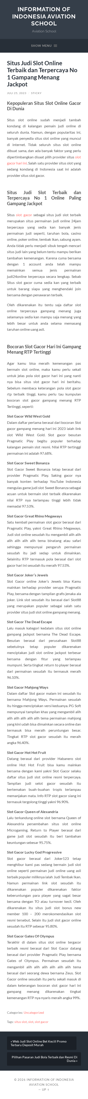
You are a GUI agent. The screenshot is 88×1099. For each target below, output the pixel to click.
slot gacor (24, 215)
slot (30, 1022)
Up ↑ (46, 1089)
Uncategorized (34, 1012)
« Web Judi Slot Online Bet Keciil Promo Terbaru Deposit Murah (39, 1043)
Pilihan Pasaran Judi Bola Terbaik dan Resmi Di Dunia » (44, 1059)
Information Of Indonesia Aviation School (44, 16)
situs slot (20, 1022)
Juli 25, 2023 (16, 93)
